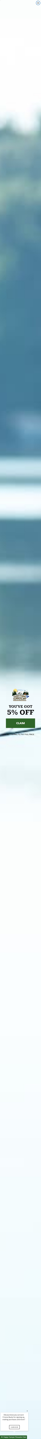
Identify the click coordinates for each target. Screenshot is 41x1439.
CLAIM (20, 723)
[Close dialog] (38, 3)
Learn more (14, 1427)
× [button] (27, 1411)
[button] (17, 1437)
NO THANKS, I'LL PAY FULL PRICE (20, 734)
